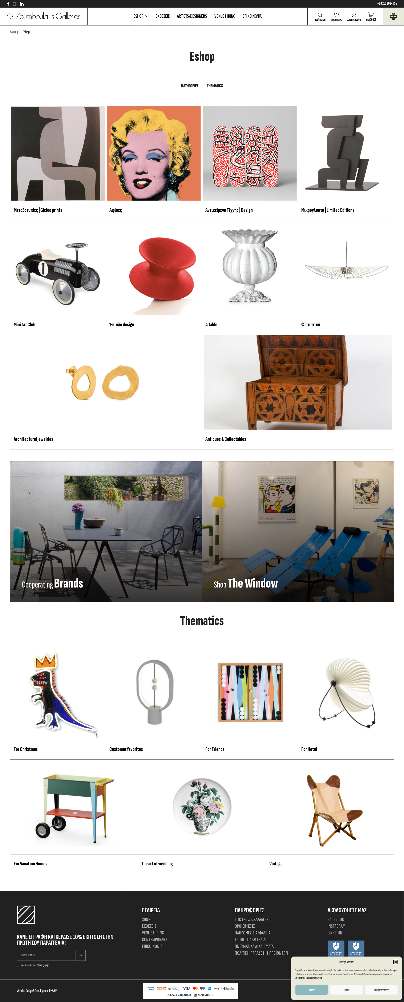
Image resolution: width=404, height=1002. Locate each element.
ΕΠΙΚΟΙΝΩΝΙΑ (252, 16)
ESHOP (138, 16)
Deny (346, 990)
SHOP (146, 919)
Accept (312, 990)
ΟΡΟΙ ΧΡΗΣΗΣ (245, 926)
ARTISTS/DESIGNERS (192, 16)
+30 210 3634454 (387, 3)
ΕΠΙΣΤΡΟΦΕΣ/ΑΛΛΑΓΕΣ (251, 919)
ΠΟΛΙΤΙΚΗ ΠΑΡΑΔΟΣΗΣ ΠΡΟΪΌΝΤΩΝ (261, 953)
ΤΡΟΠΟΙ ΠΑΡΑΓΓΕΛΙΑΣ (251, 940)
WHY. (54, 991)
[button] (395, 962)
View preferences (381, 990)
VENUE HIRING (224, 16)
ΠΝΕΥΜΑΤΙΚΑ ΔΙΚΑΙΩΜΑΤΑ (254, 946)
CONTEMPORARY (154, 940)
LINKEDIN (335, 933)
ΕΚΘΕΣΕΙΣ (162, 16)
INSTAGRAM (337, 926)
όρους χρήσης (43, 965)
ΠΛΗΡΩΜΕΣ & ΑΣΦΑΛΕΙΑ (253, 933)
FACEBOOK (336, 919)
